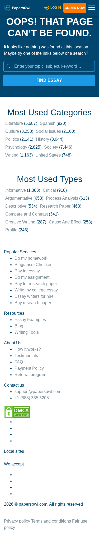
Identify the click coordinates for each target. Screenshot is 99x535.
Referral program (30, 374)
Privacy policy (17, 521)
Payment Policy (29, 368)
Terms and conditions (51, 521)
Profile (11, 230)
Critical (49, 190)
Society (51, 147)
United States (48, 155)
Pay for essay (27, 271)
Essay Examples (30, 319)
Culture (12, 131)
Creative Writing (20, 222)
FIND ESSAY (49, 80)
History (42, 139)
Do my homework (31, 258)
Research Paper (55, 206)
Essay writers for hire (34, 296)
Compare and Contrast (26, 214)
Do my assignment (32, 277)
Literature (14, 123)
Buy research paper (33, 302)
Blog (19, 326)
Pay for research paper (36, 283)
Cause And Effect (65, 222)
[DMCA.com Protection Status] (17, 411)
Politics (12, 139)
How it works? (28, 349)
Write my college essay (36, 290)
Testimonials (26, 355)
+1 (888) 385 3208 (32, 398)
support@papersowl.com (38, 391)
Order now (75, 8)
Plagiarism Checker (33, 264)
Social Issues (48, 131)
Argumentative (18, 198)
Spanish (47, 123)
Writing (11, 155)
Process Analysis (62, 198)
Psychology (16, 147)
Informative (15, 190)
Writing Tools (27, 332)
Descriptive (15, 206)
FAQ (19, 362)
